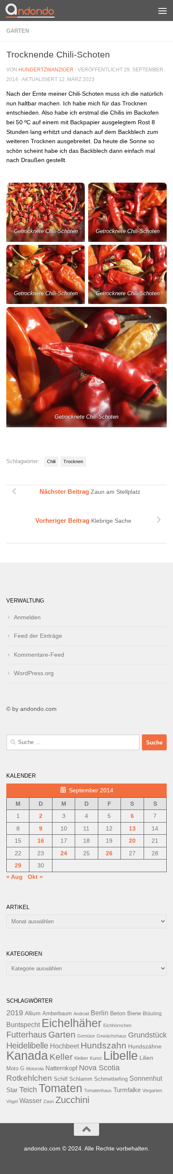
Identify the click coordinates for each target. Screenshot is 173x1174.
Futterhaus (26, 1034)
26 (109, 853)
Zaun (48, 1101)
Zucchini (72, 1100)
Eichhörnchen (117, 1025)
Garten (17, 31)
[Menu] (162, 10)
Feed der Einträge (38, 635)
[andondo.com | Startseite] (38, 10)
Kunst (96, 1058)
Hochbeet (64, 1046)
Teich (28, 1089)
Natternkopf (61, 1068)
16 (40, 840)
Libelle (120, 1055)
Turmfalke (127, 1089)
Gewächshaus (111, 1035)
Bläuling (152, 1013)
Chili (51, 461)
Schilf (61, 1079)
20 (132, 840)
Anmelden (27, 617)
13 (132, 828)
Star (12, 1089)
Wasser (30, 1100)
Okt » (35, 876)
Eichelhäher (72, 1023)
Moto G (15, 1069)
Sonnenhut (145, 1078)
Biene (134, 1014)
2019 (14, 1013)
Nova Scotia (99, 1068)
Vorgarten (152, 1090)
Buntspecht (23, 1024)
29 (18, 865)
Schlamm (80, 1079)
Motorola (35, 1068)
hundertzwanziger (45, 70)
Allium (33, 1013)
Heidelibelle (27, 1045)
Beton (118, 1013)
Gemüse (86, 1035)
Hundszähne (145, 1046)
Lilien (146, 1058)
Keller (61, 1056)
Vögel (12, 1101)
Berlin (99, 1013)
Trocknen (73, 461)
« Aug (14, 876)
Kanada (27, 1055)
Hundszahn (103, 1045)
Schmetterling (111, 1079)
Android (81, 1013)
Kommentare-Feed (39, 654)
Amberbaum (57, 1014)
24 (63, 853)
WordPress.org (34, 673)
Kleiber (81, 1058)
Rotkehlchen (29, 1078)
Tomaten (60, 1088)
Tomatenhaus (98, 1090)
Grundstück (147, 1035)
